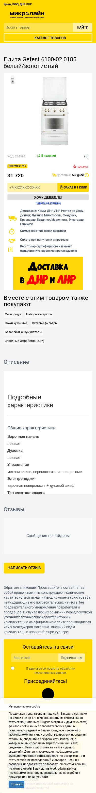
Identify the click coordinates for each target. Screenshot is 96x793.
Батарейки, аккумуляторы (23, 332)
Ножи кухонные (16, 323)
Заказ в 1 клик (75, 187)
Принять (17, 784)
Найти (82, 27)
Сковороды (13, 314)
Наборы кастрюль (39, 314)
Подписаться (71, 658)
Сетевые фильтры (44, 323)
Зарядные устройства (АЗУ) (24, 341)
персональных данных (50, 673)
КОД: (10, 156)
